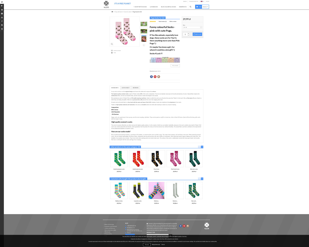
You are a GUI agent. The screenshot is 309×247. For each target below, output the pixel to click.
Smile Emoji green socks (119, 169)
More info (115, 87)
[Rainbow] (143, 24)
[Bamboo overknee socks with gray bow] (175, 190)
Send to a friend (117, 50)
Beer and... (194, 201)
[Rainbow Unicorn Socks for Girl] (156, 190)
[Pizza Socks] (156, 158)
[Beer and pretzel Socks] (193, 190)
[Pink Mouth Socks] (175, 158)
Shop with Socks (141, 6)
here (218, 241)
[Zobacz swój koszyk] (2, 6)
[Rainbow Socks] (118, 190)
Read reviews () (163, 21)
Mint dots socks (194, 169)
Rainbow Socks (119, 201)
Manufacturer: (153, 71)
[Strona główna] (2, 2)
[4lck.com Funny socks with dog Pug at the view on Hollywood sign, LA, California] (143, 38)
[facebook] (151, 76)
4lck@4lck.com (131, 227)
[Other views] (144, 18)
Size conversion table (110, 230)
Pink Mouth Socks (175, 169)
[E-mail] (2, 13)
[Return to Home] (112, 11)
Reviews (135, 87)
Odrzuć (163, 244)
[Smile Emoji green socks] (118, 158)
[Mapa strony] (2, 17)
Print (115, 52)
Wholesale (107, 232)
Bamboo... (175, 201)
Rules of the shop (109, 224)
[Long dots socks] (137, 190)
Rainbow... (156, 201)
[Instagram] (2, 25)
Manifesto (183, 6)
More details (175, 65)
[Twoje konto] (2, 10)
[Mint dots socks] (193, 158)
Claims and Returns (110, 228)
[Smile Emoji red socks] (137, 158)
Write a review (173, 21)
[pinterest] (155, 76)
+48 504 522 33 (131, 225)
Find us (129, 232)
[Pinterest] (2, 29)
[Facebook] (2, 21)
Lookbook (154, 6)
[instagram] (158, 76)
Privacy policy (108, 233)
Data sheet (126, 87)
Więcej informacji (156, 244)
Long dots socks (138, 201)
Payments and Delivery (111, 226)
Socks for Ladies (127, 11)
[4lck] (106, 4)
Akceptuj (147, 244)
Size (184, 25)
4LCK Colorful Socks (168, 6)
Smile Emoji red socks (138, 169)
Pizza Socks (156, 169)
